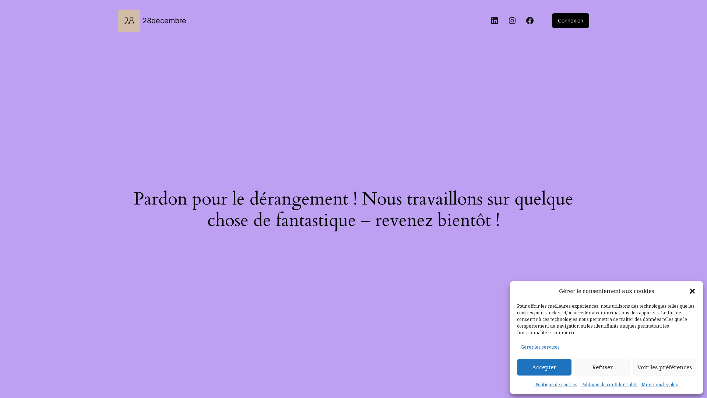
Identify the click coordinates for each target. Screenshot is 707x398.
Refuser (602, 367)
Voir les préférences (664, 367)
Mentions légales (659, 384)
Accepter (544, 367)
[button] (692, 291)
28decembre (164, 20)
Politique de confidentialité (609, 384)
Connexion (570, 20)
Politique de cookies (556, 384)
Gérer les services (540, 347)
